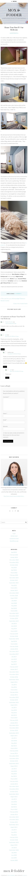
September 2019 (14, 621)
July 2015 (14, 707)
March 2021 (14, 588)
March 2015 (14, 717)
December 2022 (14, 560)
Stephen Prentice (9, 322)
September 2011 (14, 824)
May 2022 (14, 567)
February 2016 (14, 692)
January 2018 (14, 649)
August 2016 (14, 682)
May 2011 (14, 835)
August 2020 (14, 598)
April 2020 (14, 608)
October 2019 (14, 618)
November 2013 (14, 758)
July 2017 (14, 656)
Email (5, 420)
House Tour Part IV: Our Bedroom (13, 28)
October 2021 (14, 580)
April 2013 (14, 776)
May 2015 (14, 712)
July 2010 (14, 847)
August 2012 (14, 796)
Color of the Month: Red (20, 303)
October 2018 (14, 636)
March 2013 (14, 778)
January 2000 (14, 860)
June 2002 (14, 855)
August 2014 (14, 735)
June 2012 (14, 801)
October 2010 (14, 840)
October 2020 (14, 595)
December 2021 (14, 577)
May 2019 (14, 628)
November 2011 (14, 819)
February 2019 (14, 633)
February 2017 (14, 666)
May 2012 (14, 804)
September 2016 (14, 679)
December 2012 (14, 786)
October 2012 (14, 791)
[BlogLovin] (12, 511)
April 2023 (14, 552)
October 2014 (14, 730)
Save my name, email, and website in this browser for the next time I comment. (13, 435)
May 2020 (14, 605)
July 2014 (14, 738)
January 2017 (14, 669)
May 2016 (14, 687)
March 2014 (14, 748)
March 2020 (14, 610)
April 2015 (14, 715)
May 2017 (14, 661)
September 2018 (14, 638)
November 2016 (14, 674)
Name (5, 413)
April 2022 (14, 570)
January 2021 (14, 590)
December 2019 (14, 613)
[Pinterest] (15, 511)
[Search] (26, 522)
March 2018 (14, 644)
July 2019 (14, 623)
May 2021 (14, 585)
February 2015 (14, 720)
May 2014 (14, 743)
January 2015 (14, 723)
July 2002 (14, 852)
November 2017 (14, 654)
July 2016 (14, 684)
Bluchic (25, 875)
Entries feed (14, 536)
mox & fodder (14, 12)
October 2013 (14, 761)
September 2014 (14, 733)
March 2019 (14, 631)
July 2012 (14, 799)
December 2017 (14, 651)
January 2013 (14, 784)
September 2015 (14, 702)
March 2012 (14, 809)
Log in (14, 533)
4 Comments (18, 293)
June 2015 (14, 710)
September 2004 (14, 850)
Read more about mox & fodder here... (14, 496)
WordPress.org (14, 541)
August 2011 (14, 827)
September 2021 (14, 583)
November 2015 (14, 697)
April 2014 (14, 745)
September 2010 (14, 842)
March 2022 (14, 572)
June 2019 (14, 626)
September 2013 (14, 763)
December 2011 (14, 817)
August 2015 (14, 705)
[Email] (18, 511)
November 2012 (14, 789)
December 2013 (14, 756)
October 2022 (14, 565)
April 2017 (14, 664)
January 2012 (14, 814)
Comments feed (14, 538)
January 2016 (14, 695)
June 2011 (14, 832)
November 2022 (14, 562)
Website (5, 426)
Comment (6, 397)
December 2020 (14, 593)
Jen (10, 369)
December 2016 (14, 672)
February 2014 (14, 750)
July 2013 (14, 768)
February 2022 (14, 575)
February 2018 (14, 646)
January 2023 (14, 557)
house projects (14, 33)
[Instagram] (9, 511)
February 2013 (14, 781)
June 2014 (14, 740)
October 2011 (14, 822)
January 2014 (14, 753)
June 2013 (14, 771)
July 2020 (14, 600)
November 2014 (14, 728)
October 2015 (14, 700)
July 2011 (14, 829)
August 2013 (14, 766)
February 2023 (14, 554)
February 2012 (14, 812)
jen (6, 334)
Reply (2, 330)
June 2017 (14, 659)
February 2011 (14, 837)
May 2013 (14, 773)
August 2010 (14, 845)
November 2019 (14, 616)
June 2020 (14, 603)
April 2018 (14, 641)
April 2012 (14, 807)
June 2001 (14, 857)
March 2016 (14, 689)
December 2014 (14, 725)
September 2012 (14, 794)
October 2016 (14, 677)
